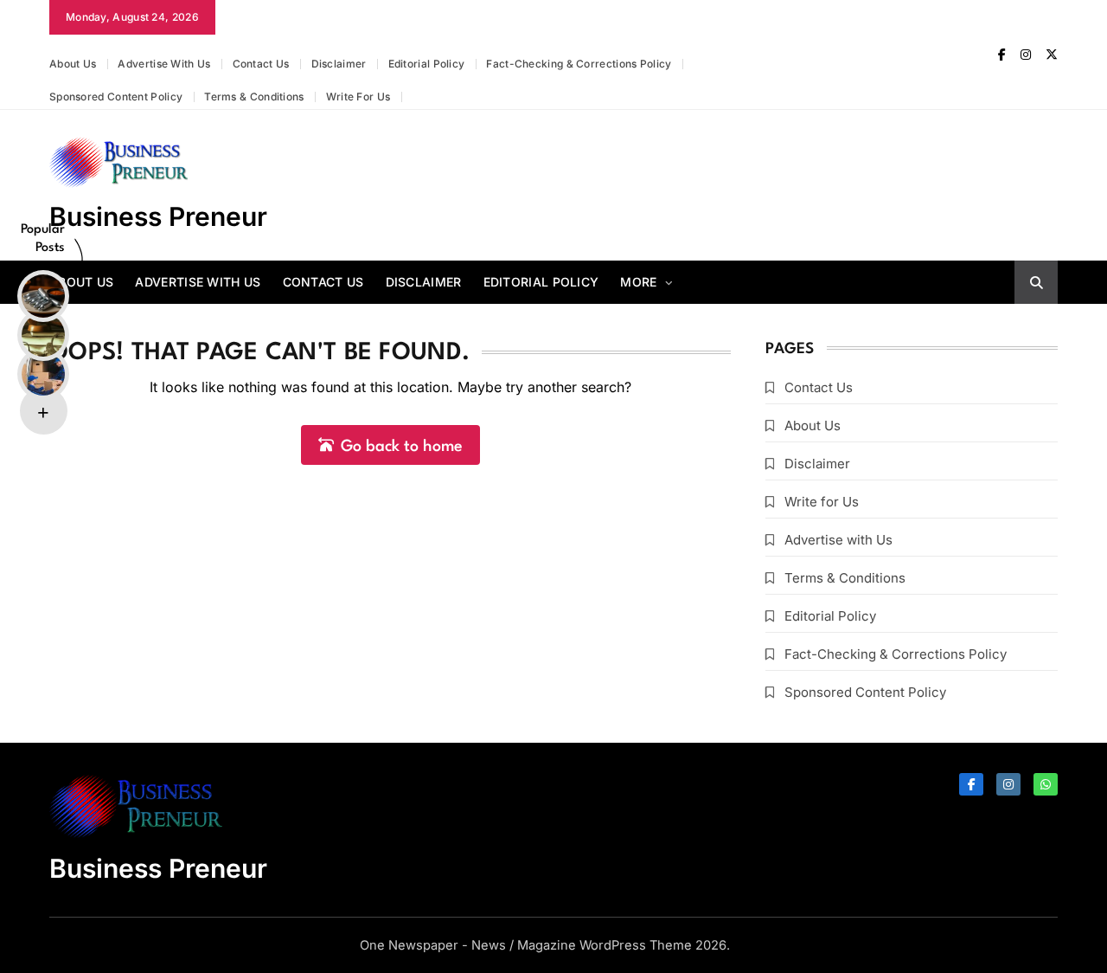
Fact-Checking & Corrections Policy (578, 63)
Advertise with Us (164, 63)
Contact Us (261, 63)
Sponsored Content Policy (115, 96)
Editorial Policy (426, 63)
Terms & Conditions (254, 96)
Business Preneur (158, 216)
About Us (72, 63)
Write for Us (358, 96)
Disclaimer (339, 63)
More (638, 281)
